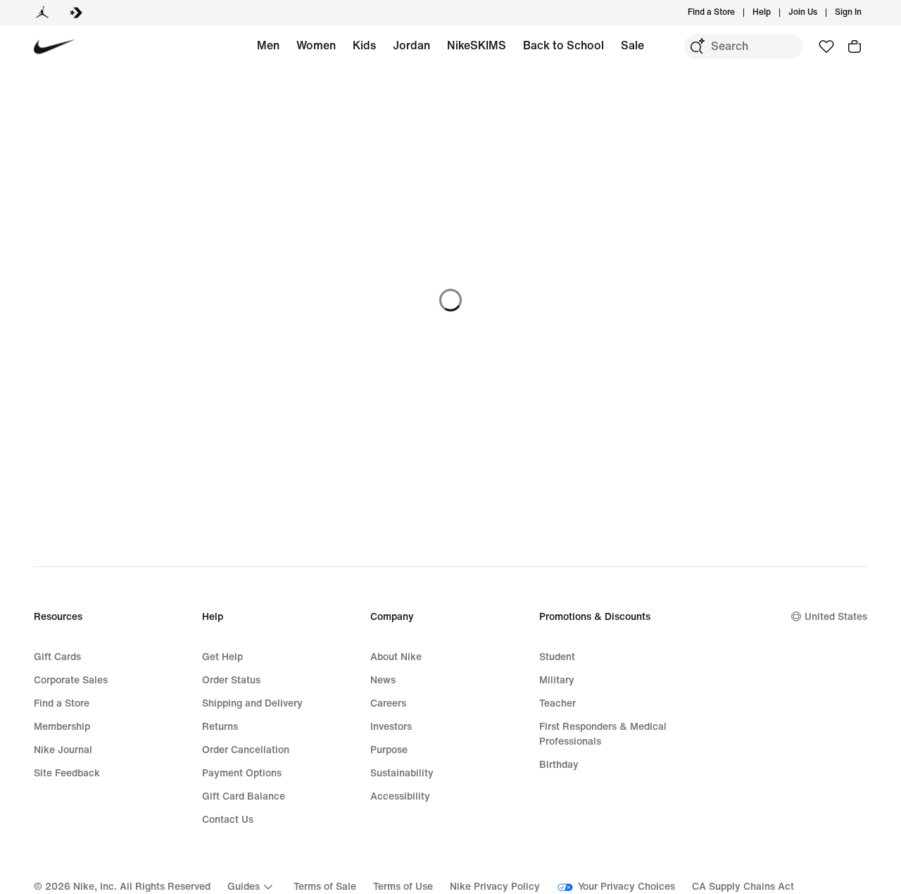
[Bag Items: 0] (854, 46)
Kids (364, 45)
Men (268, 45)
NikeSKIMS (476, 45)
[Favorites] (826, 46)
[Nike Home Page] (54, 47)
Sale (632, 45)
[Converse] (76, 12)
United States (836, 616)
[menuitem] (775, 12)
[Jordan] (42, 12)
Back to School (563, 45)
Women (316, 45)
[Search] (697, 46)
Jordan (411, 45)
